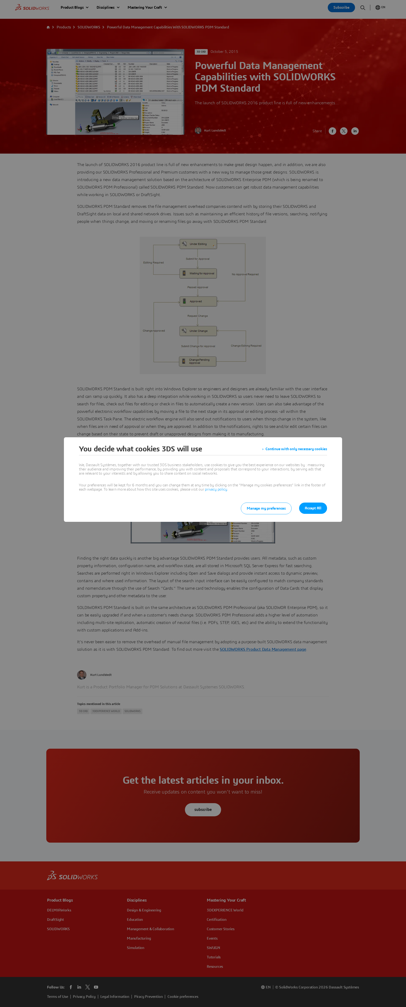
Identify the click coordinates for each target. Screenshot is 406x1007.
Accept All (313, 508)
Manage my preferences (266, 508)
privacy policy (216, 489)
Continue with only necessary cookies (296, 449)
